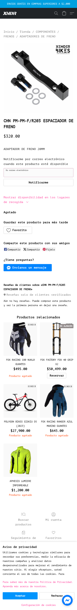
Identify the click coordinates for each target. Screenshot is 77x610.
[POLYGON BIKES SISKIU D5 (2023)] (20, 401)
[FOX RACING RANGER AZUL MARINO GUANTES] (56, 401)
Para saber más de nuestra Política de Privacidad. (38, 582)
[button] (10, 13)
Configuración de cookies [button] (38, 605)
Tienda (25, 31)
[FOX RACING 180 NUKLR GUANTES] (20, 339)
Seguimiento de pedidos (23, 540)
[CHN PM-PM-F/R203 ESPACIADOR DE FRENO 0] (38, 78)
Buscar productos (23, 522)
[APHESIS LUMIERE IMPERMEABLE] (20, 460)
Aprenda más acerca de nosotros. (25, 586)
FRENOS (9, 36)
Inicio (9, 31)
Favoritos (53, 538)
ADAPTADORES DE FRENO (38, 36)
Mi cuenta (53, 519)
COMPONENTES (46, 31)
